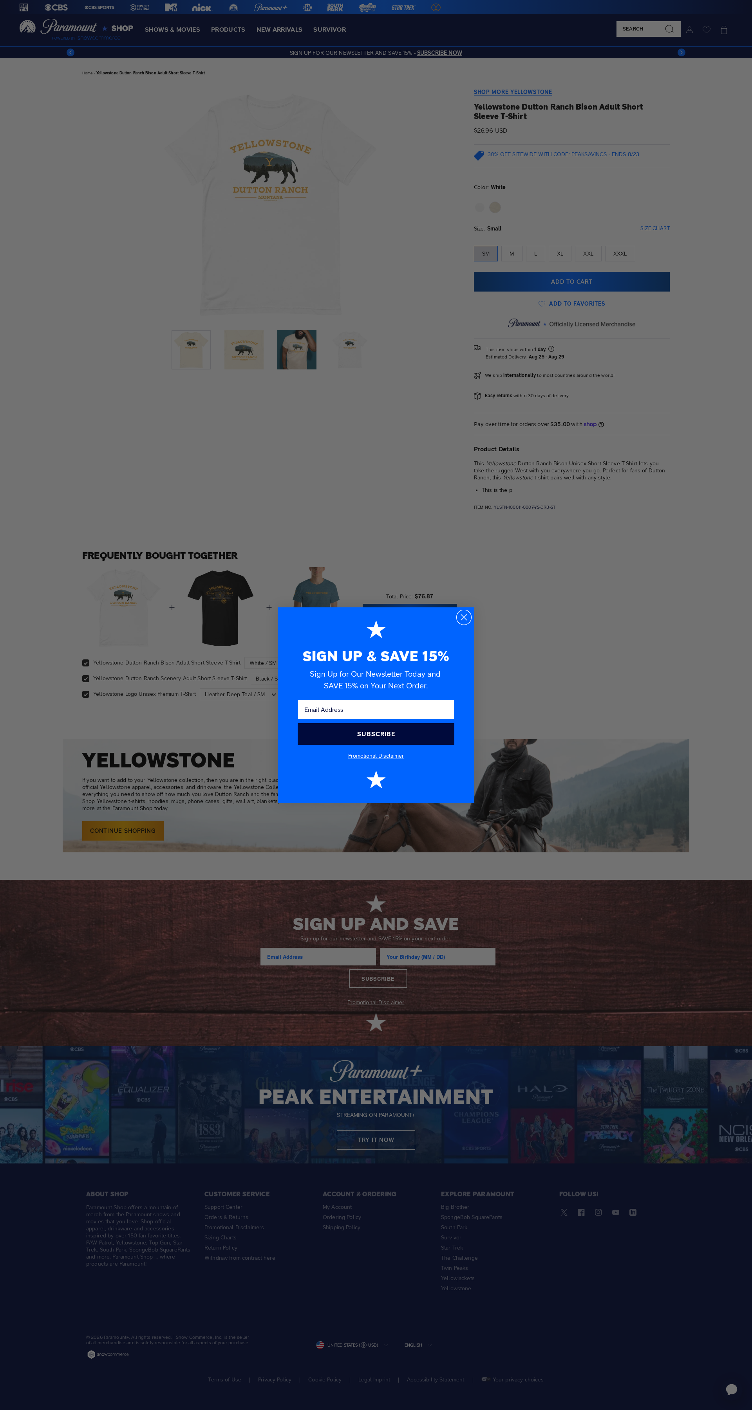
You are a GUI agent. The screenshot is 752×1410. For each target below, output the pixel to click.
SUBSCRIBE (376, 734)
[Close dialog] (464, 617)
